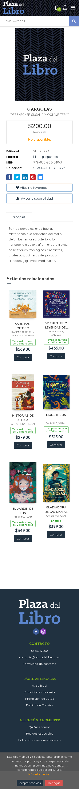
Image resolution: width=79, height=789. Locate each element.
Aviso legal (39, 685)
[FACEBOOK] (36, 631)
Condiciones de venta (39, 692)
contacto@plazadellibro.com (39, 657)
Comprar (23, 357)
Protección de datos (39, 699)
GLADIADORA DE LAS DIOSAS (56, 509)
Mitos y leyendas (45, 157)
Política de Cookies (39, 705)
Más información (39, 774)
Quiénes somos (39, 727)
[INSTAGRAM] (43, 631)
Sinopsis (19, 217)
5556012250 (39, 651)
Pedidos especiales (39, 733)
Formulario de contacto (39, 664)
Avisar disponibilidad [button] (36, 198)
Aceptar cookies (30, 783)
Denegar (54, 783)
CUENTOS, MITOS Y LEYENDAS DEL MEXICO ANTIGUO (23, 326)
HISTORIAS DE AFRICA (22, 417)
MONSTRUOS (56, 415)
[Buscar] (74, 21)
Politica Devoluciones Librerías (39, 740)
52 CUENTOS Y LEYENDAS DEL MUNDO (56, 325)
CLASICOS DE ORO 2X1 (50, 168)
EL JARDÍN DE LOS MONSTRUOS (23, 511)
